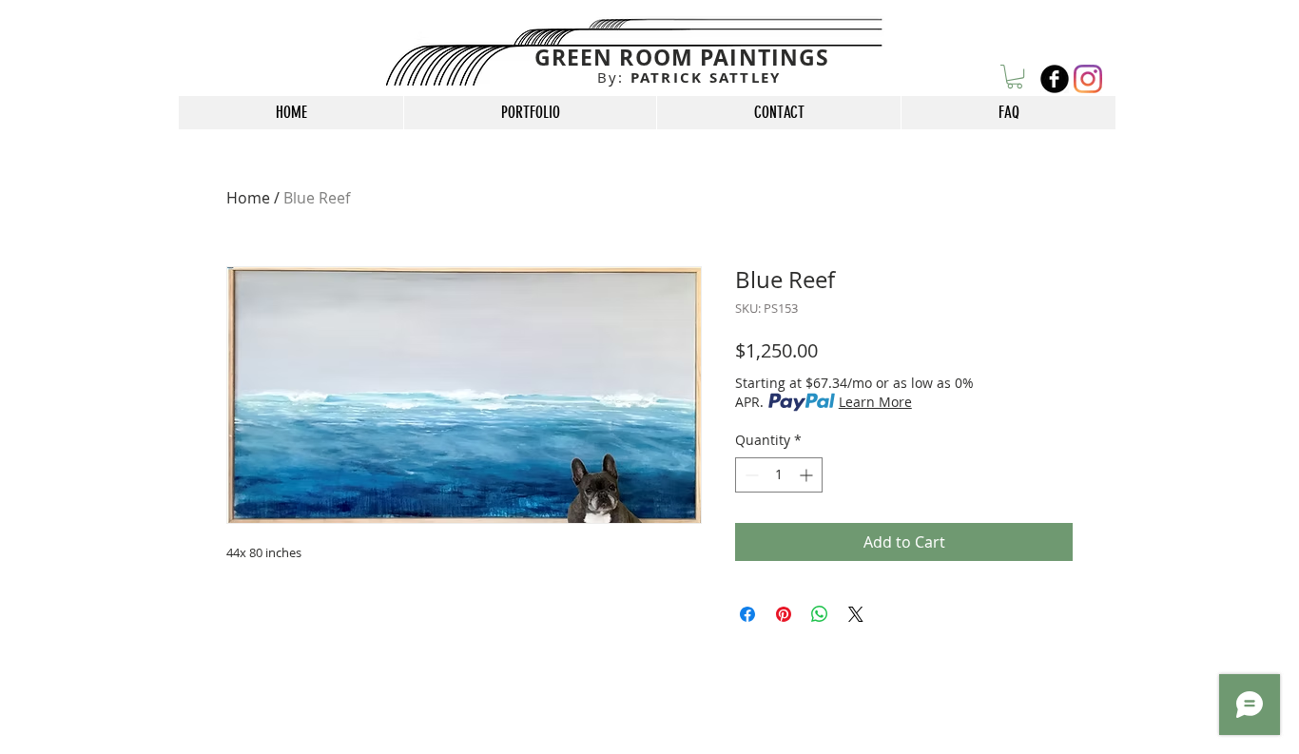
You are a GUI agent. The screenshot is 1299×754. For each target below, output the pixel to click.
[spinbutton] (779, 475)
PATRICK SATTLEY (689, 77)
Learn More (875, 402)
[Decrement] (750, 475)
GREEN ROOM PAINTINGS (682, 57)
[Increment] (808, 475)
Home (248, 197)
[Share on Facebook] (747, 614)
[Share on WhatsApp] (819, 614)
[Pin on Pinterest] (783, 614)
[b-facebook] (1054, 79)
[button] (1014, 76)
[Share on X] (855, 614)
